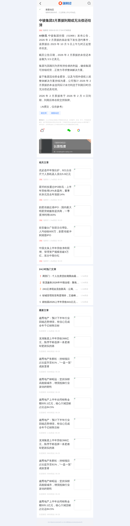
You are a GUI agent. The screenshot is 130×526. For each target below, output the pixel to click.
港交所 (44, 113)
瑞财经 (45, 30)
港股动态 (55, 113)
